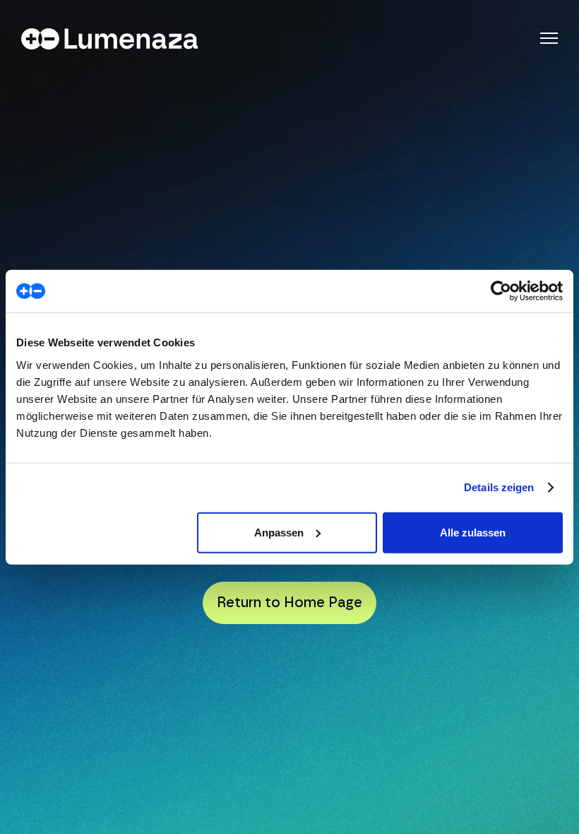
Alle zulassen (473, 532)
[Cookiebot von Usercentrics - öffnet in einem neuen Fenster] (501, 291)
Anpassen (279, 532)
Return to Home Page (289, 603)
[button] (549, 39)
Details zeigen (499, 487)
